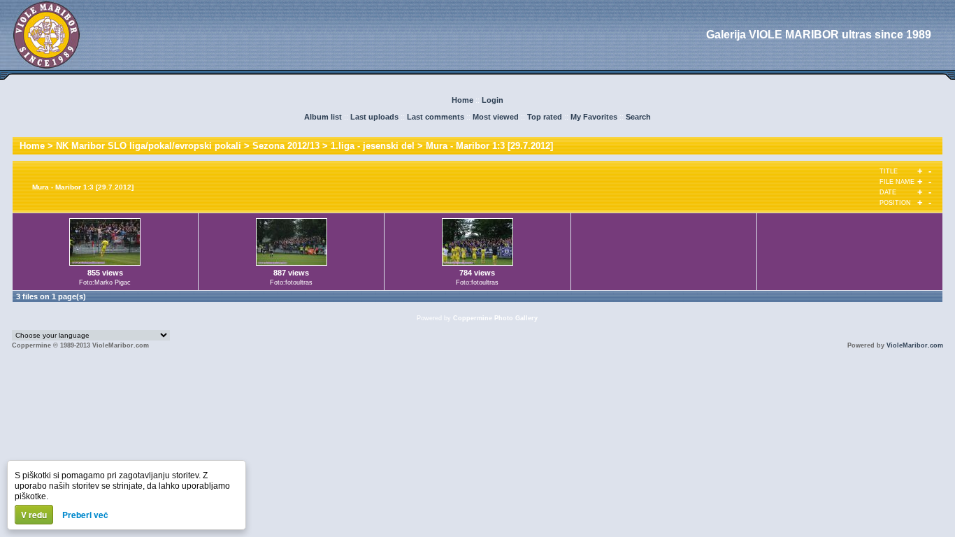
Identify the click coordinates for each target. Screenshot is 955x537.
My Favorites (593, 117)
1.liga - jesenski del (373, 146)
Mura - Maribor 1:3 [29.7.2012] (489, 146)
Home (462, 100)
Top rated (544, 117)
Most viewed (496, 117)
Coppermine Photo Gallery (495, 318)
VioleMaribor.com (914, 345)
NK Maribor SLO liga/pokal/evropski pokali (148, 146)
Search (638, 117)
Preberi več (85, 514)
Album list (323, 117)
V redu (34, 514)
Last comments (435, 117)
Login (492, 100)
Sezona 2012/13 (285, 146)
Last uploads (374, 117)
